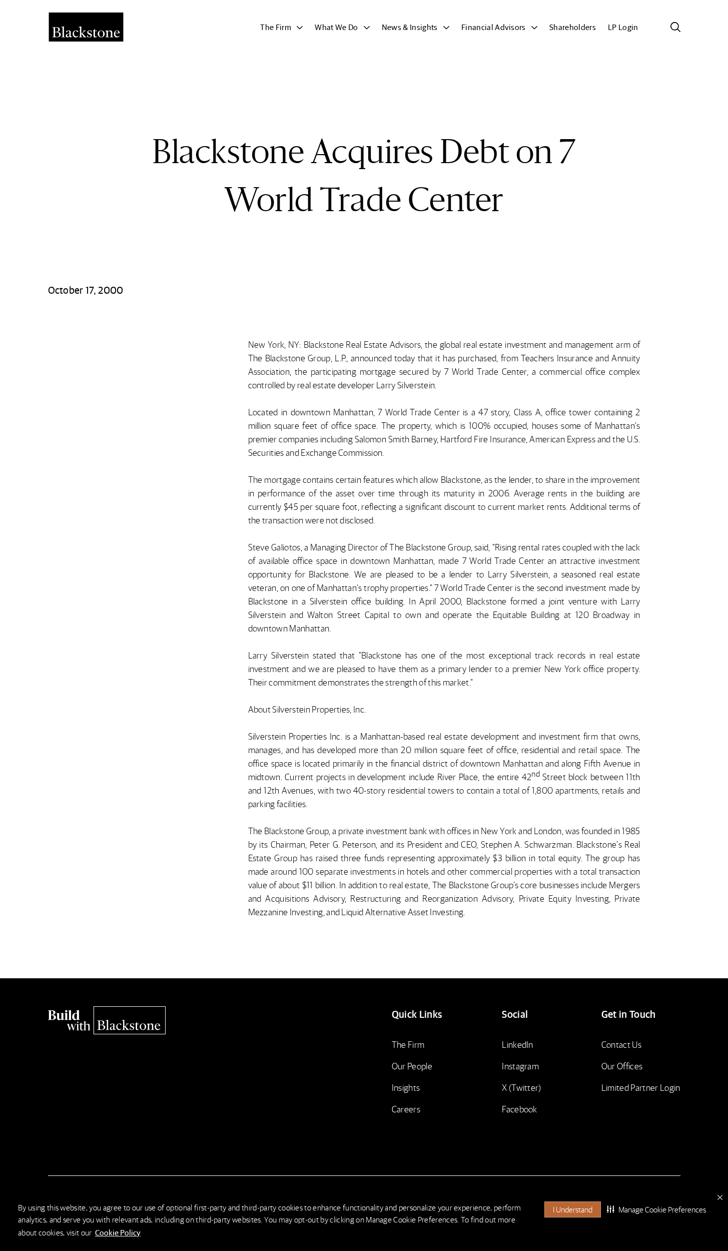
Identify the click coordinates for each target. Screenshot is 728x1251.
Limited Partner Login (640, 1087)
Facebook (519, 1108)
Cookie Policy (118, 1232)
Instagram (520, 1065)
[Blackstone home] (124, 1020)
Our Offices (622, 1065)
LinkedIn (517, 1044)
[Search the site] (675, 27)
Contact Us (621, 1044)
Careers (406, 1108)
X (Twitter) (521, 1087)
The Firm (408, 1044)
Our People (412, 1065)
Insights (406, 1087)
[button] (656, 1209)
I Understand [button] (572, 1209)
